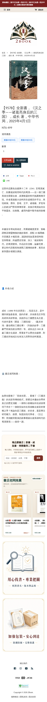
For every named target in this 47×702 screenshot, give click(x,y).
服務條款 (14, 697)
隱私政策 (23, 697)
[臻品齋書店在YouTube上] (26, 669)
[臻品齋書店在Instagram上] (20, 669)
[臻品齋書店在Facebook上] (15, 669)
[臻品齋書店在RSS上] (32, 669)
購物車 (40, 10)
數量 (4, 146)
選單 (8, 10)
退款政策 (32, 697)
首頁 (3, 53)
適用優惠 (6, 134)
